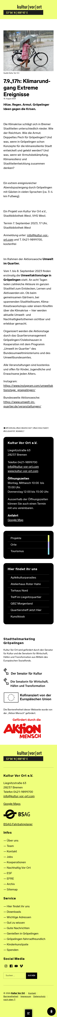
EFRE (10, 878)
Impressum (26, 997)
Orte (14, 544)
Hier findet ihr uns (18, 906)
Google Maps (12, 804)
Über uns (12, 840)
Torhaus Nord (19, 590)
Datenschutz (39, 997)
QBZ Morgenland (22, 603)
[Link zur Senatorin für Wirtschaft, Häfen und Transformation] (25, 682)
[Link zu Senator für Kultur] (22, 671)
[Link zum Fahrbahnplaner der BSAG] (16, 814)
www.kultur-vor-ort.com (23, 471)
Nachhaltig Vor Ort (19, 867)
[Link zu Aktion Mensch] (22, 728)
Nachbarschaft (24, 428)
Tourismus (17, 551)
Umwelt (20, 431)
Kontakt (12, 851)
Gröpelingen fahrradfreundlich (26, 939)
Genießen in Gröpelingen (22, 933)
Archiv (11, 884)
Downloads (14, 912)
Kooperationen (16, 862)
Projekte (16, 538)
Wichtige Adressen (19, 917)
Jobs (10, 857)
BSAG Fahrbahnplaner (18, 824)
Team (10, 846)
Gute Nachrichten (18, 928)
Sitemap (12, 889)
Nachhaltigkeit (41, 428)
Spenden (12, 950)
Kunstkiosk (18, 616)
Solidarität (10, 431)
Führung (11, 428)
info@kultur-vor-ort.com (23, 466)
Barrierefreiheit (10, 997)
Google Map (15, 520)
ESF (9, 873)
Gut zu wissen (16, 922)
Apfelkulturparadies (23, 577)
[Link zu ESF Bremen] (27, 697)
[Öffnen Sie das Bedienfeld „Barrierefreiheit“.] (51, 1011)
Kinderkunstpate (17, 944)
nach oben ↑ (9, 1000)
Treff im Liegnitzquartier (26, 597)
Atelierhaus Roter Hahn (26, 584)
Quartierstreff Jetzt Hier (26, 610)
